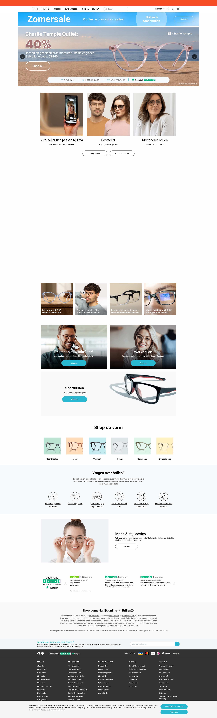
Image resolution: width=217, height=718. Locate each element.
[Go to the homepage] (40, 9)
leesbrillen (148, 621)
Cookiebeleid (33, 710)
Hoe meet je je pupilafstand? (97, 505)
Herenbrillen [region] (41, 673)
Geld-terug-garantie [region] (166, 679)
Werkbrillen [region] (41, 683)
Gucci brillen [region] (133, 686)
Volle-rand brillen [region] (104, 683)
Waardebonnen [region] (164, 673)
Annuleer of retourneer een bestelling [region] (168, 698)
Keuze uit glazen (75, 503)
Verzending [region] (163, 686)
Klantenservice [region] (164, 669)
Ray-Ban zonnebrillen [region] (75, 696)
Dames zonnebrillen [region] (74, 669)
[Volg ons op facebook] (38, 653)
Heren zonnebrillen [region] (74, 673)
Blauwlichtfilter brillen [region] (44, 686)
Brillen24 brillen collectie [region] (137, 666)
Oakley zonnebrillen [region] (74, 700)
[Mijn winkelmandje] (178, 9)
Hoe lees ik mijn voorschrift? (141, 505)
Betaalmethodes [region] (165, 690)
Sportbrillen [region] (41, 690)
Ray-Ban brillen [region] (42, 696)
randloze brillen (128, 616)
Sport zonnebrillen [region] (74, 686)
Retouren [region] (162, 693)
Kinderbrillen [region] (41, 676)
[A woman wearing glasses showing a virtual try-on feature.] (74, 541)
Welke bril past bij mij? (119, 505)
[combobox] (116, 9)
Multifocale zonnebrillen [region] (76, 676)
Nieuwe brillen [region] (42, 693)
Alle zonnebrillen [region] (73, 666)
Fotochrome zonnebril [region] (75, 679)
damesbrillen (114, 616)
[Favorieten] (173, 9)
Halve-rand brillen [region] (104, 686)
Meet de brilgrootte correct (163, 505)
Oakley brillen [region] (42, 700)
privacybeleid (79, 646)
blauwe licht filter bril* (126, 623)
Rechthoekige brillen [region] (105, 673)
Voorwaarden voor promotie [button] (188, 83)
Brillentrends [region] (133, 676)
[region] (61, 114)
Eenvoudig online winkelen (52, 505)
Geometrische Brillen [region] (105, 679)
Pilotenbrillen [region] (102, 676)
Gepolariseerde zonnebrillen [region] (77, 690)
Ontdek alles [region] (133, 679)
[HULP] (168, 9)
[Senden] (106, 9)
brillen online (94, 616)
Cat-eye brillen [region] (103, 669)
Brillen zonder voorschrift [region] (137, 669)
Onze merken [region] (164, 683)
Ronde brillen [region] (102, 666)
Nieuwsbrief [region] (163, 676)
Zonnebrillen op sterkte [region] (76, 683)
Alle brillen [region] (40, 666)
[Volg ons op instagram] (42, 653)
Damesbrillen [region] (41, 669)
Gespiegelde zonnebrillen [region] (76, 693)
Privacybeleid (45, 710)
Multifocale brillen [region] (43, 679)
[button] (22, 56)
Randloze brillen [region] (103, 690)
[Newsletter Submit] (177, 644)
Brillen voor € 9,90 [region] (135, 673)
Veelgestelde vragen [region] (166, 666)
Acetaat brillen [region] (103, 693)
